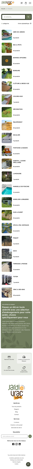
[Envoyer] (30, 436)
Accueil (3, 8)
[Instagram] (16, 444)
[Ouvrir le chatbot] (28, 464)
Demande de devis (16, 427)
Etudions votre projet (16, 425)
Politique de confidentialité (16, 460)
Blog (16, 412)
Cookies (16, 464)
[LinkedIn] (19, 444)
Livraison (16, 422)
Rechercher (28, 17)
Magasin (16, 409)
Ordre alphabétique (23, 23)
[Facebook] (13, 444)
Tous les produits (16, 406)
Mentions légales (17, 462)
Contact (16, 414)
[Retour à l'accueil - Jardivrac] (7, 3)
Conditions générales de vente (16, 458)
